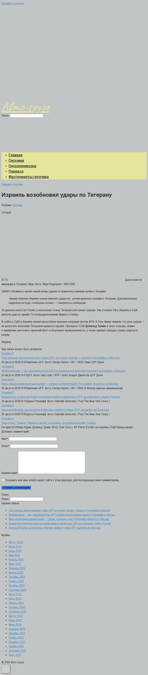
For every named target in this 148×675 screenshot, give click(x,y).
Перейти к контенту (12, 3)
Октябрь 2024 (17, 607)
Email (5, 446)
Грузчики (16, 160)
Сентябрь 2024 (17, 611)
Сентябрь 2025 (17, 590)
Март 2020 (15, 655)
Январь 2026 (16, 572)
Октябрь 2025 (17, 585)
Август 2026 (16, 542)
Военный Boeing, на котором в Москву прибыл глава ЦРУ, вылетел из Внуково (55, 410)
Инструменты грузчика (29, 177)
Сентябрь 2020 (17, 650)
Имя (4, 438)
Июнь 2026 (15, 551)
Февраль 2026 (17, 568)
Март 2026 (15, 564)
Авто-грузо (25, 106)
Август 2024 (16, 616)
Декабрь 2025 (17, 577)
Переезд (16, 171)
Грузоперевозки (22, 166)
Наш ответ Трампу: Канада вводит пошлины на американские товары (48, 423)
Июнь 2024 (15, 624)
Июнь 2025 (15, 598)
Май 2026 (14, 555)
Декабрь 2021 (17, 642)
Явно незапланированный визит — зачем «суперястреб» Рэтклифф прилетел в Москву (60, 384)
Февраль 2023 (17, 629)
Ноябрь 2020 (16, 646)
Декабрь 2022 (17, 633)
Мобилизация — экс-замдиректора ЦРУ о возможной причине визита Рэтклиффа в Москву (63, 371)
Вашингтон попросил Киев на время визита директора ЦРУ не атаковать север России (60, 397)
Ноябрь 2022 (16, 637)
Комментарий (9, 473)
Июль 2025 (15, 594)
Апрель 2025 (16, 603)
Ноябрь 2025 (16, 581)
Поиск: (5, 115)
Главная (15, 155)
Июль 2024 (15, 620)
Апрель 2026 (16, 559)
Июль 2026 (15, 546)
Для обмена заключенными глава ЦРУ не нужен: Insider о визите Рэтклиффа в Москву (60, 358)
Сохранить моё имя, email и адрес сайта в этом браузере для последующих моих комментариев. (62, 480)
